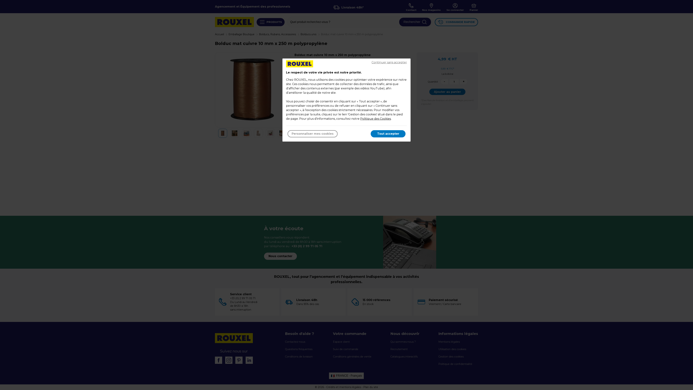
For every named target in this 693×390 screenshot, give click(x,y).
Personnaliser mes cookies (313, 133)
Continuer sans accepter (389, 62)
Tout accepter (388, 133)
